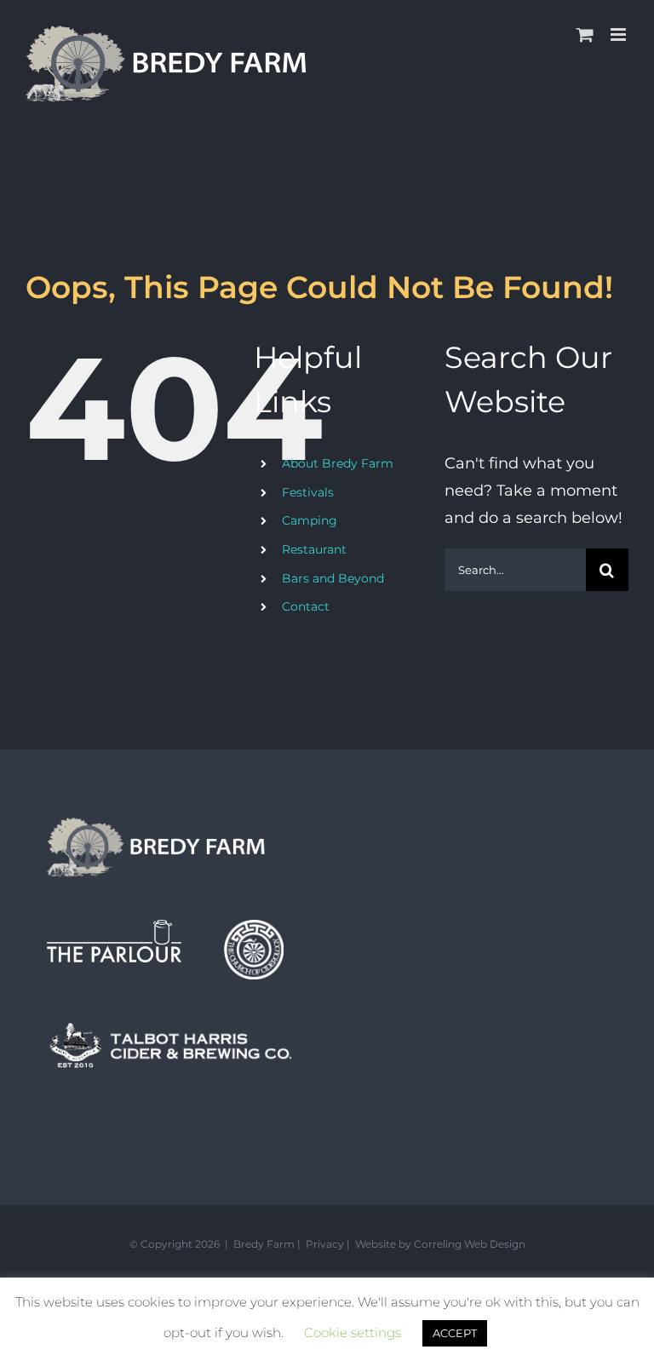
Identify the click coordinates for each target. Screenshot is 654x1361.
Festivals (308, 492)
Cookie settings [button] (352, 1332)
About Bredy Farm (337, 463)
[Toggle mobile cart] (585, 34)
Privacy (325, 1244)
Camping (309, 520)
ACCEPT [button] (455, 1333)
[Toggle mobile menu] (619, 34)
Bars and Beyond (333, 578)
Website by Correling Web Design (440, 1244)
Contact (306, 606)
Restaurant (314, 549)
